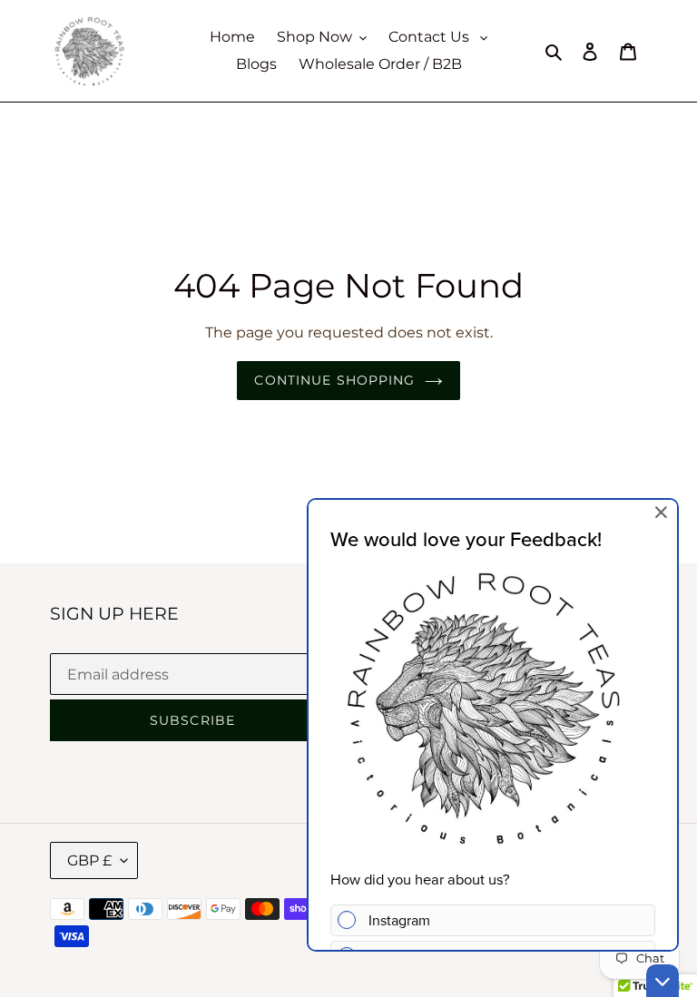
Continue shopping (334, 380)
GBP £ (89, 860)
